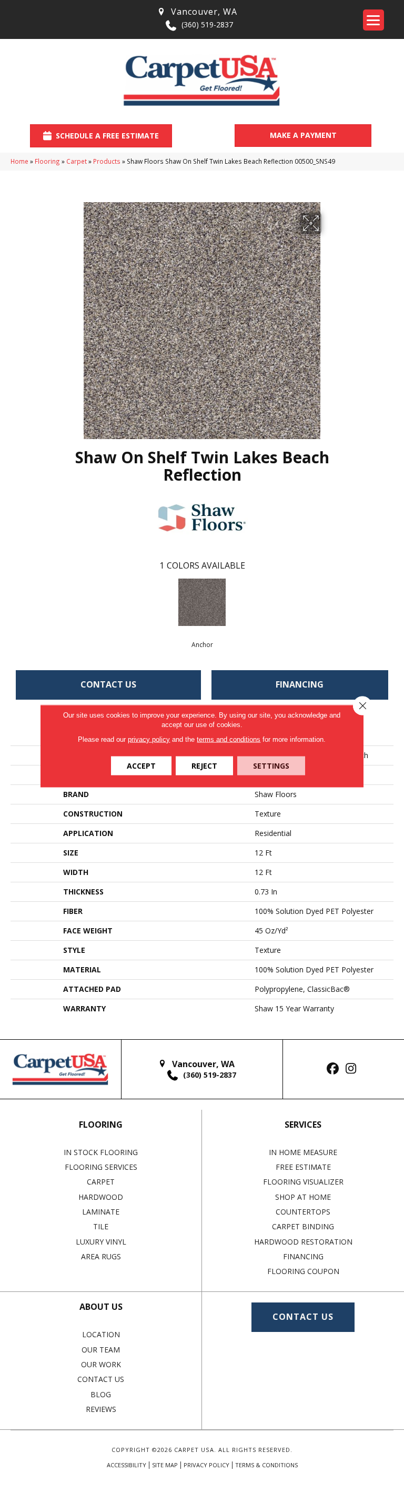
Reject (204, 766)
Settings (271, 766)
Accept (141, 766)
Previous (16, 601)
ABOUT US (101, 1306)
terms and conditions (228, 739)
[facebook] (332, 1069)
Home (19, 161)
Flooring (47, 161)
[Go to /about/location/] (196, 11)
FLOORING (101, 1124)
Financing (300, 684)
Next (388, 601)
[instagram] (351, 1069)
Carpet (76, 161)
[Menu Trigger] (373, 20)
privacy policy (149, 739)
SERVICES (303, 1124)
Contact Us (108, 684)
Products (106, 161)
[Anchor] (202, 602)
